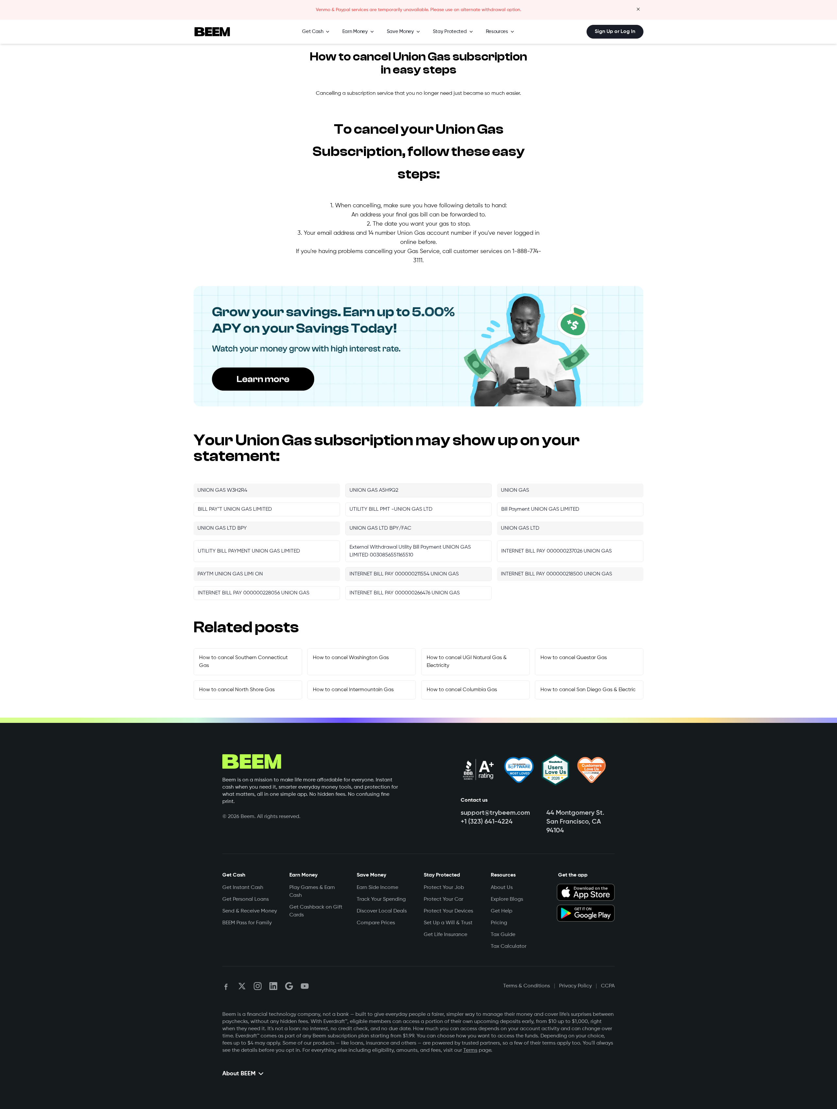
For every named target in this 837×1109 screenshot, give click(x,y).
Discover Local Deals (382, 911)
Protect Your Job (444, 887)
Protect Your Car (443, 899)
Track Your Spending (381, 899)
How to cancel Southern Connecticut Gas (243, 661)
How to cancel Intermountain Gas (353, 689)
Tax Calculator (508, 946)
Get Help (501, 911)
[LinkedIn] (273, 986)
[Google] (289, 986)
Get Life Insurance (445, 934)
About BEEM (239, 1074)
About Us (502, 887)
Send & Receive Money (249, 911)
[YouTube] (305, 986)
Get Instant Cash (242, 887)
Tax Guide (503, 934)
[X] (242, 986)
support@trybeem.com (495, 813)
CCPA (608, 986)
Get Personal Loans (245, 899)
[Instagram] (258, 986)
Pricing (499, 923)
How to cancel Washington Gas (351, 657)
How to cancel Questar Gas (573, 657)
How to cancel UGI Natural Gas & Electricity (467, 661)
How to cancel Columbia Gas (462, 689)
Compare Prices (376, 923)
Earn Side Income (377, 887)
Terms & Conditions (526, 986)
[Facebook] (226, 986)
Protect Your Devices (448, 911)
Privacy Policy (575, 986)
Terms (470, 1050)
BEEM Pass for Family (247, 923)
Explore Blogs (507, 899)
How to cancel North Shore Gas (237, 689)
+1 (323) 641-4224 (487, 822)
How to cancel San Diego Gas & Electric (588, 689)
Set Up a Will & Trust (448, 923)
